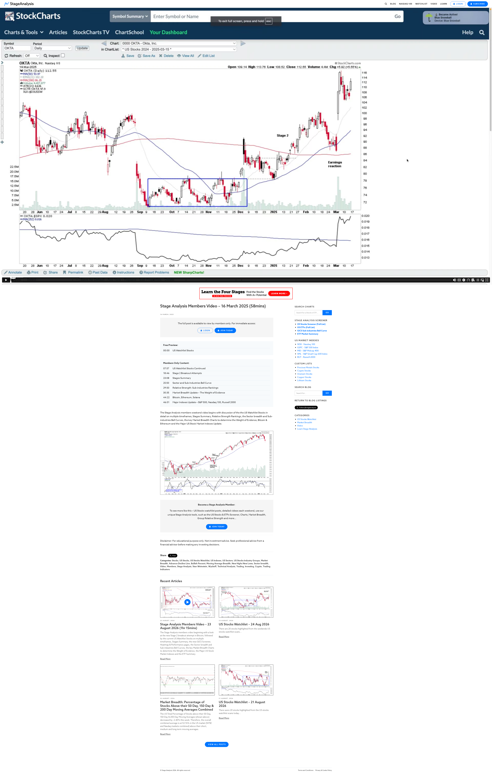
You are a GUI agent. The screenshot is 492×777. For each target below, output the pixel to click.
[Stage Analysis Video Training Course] (246, 293)
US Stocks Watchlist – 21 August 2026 (242, 704)
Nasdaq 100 (405, 4)
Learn (443, 4)
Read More (165, 658)
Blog (393, 4)
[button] (20, 3)
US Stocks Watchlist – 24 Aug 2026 (244, 624)
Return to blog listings (311, 400)
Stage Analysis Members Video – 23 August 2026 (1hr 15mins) (185, 626)
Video (434, 4)
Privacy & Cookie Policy (323, 770)
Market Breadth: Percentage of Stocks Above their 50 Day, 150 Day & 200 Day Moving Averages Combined (187, 705)
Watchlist (421, 4)
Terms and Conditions (305, 770)
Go (327, 312)
